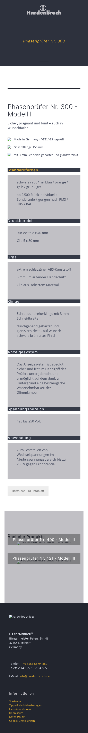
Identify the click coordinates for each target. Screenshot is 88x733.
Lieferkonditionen (20, 709)
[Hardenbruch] (44, 9)
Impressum (16, 713)
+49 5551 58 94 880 (34, 664)
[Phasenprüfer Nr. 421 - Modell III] (44, 562)
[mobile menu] (82, 8)
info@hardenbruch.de (34, 676)
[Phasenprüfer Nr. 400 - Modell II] (44, 543)
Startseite (15, 701)
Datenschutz (17, 717)
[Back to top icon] (79, 724)
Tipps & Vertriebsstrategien (25, 705)
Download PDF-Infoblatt (28, 491)
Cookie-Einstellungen (22, 721)
